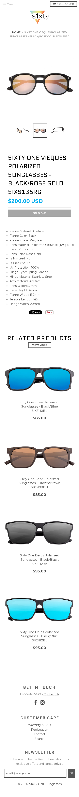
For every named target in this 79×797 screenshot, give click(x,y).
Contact (39, 734)
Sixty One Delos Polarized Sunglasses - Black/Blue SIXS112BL (39, 636)
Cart (65, 3)
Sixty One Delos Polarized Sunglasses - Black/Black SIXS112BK (39, 559)
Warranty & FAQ (39, 725)
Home (16, 32)
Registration (39, 729)
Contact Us (51, 694)
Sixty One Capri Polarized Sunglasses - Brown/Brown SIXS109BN (39, 483)
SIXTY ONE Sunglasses (45, 784)
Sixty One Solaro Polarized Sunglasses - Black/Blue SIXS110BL (40, 406)
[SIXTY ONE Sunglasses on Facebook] (35, 702)
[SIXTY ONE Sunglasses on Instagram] (42, 702)
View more (39, 345)
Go (71, 773)
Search (39, 739)
